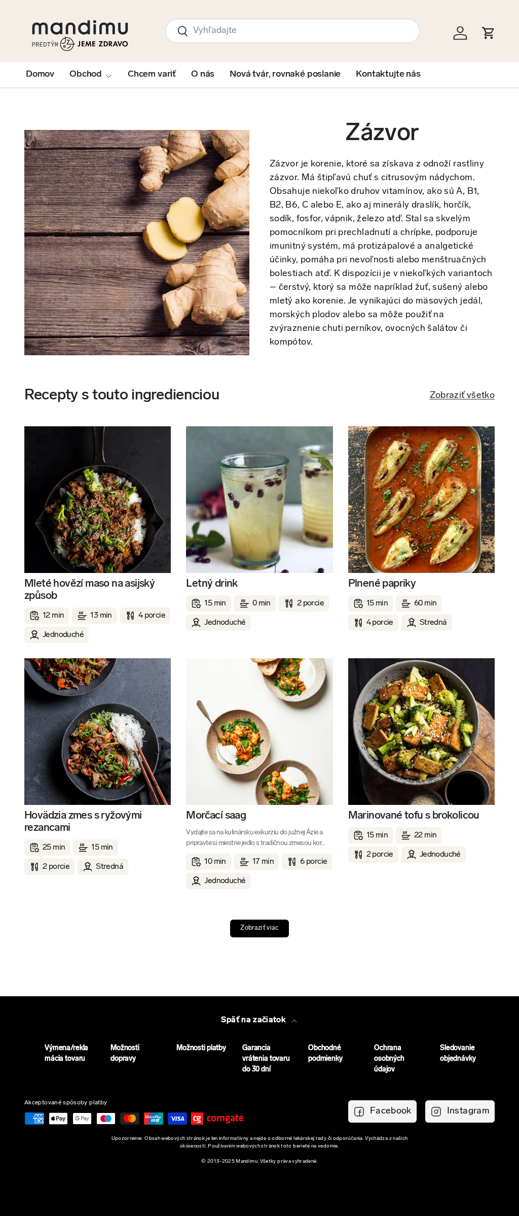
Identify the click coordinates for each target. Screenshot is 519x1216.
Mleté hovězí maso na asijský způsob (89, 590)
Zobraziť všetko (462, 395)
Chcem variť (152, 74)
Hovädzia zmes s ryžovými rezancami (83, 821)
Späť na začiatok (254, 1020)
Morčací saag (216, 815)
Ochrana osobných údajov (389, 1058)
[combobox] (292, 31)
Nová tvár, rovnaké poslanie (285, 74)
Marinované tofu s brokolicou (413, 815)
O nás (202, 74)
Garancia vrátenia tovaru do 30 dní (266, 1058)
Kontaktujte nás (388, 74)
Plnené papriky (382, 584)
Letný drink (211, 584)
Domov (40, 74)
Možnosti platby (201, 1048)
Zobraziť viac (259, 928)
